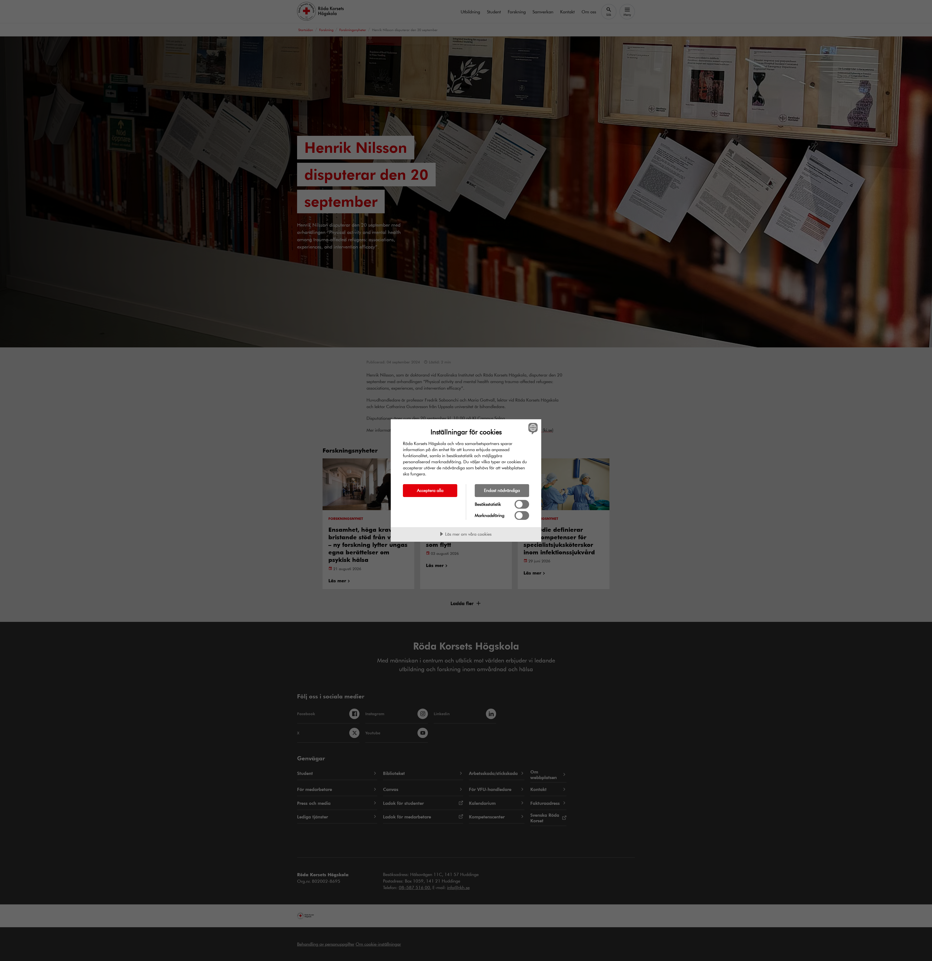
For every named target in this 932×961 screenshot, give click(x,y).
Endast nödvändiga (502, 490)
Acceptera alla (430, 490)
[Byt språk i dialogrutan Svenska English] (532, 428)
